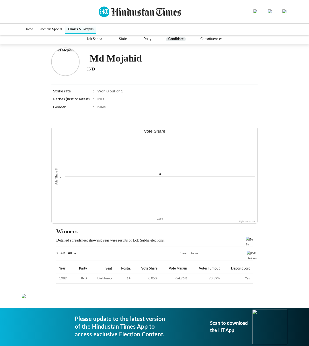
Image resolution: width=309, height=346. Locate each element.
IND (84, 278)
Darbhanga (104, 278)
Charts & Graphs (80, 29)
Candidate (175, 39)
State (123, 39)
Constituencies (211, 39)
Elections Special (50, 29)
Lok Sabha (94, 39)
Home (29, 29)
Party (147, 39)
